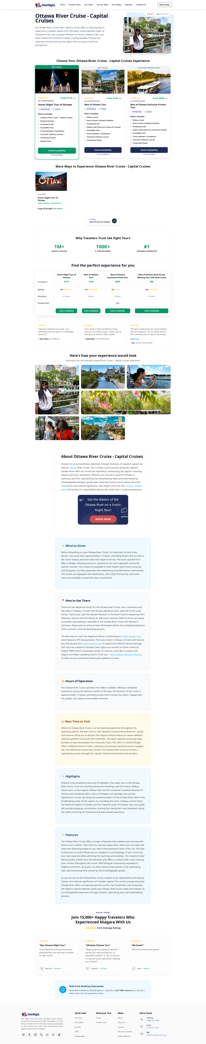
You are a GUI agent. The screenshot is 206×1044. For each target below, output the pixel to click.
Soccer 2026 (102, 5)
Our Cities (88, 5)
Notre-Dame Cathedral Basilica (126, 654)
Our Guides (116, 5)
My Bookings (164, 5)
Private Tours (75, 5)
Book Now (103, 519)
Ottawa (73, 467)
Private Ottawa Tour (131, 636)
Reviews (128, 5)
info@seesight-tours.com (156, 1035)
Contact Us (141, 5)
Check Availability (57, 150)
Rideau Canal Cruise (92, 643)
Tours (62, 5)
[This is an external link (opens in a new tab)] (23, 1034)
